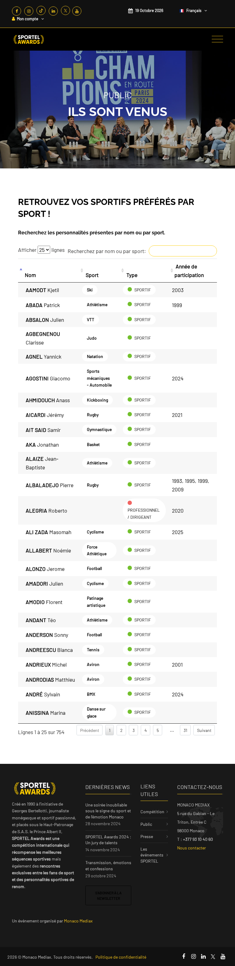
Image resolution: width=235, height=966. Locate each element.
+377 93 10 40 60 (198, 839)
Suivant (204, 730)
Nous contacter (191, 847)
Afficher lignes (41, 249)
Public (146, 824)
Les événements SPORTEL (151, 855)
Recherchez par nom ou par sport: (107, 251)
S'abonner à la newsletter (108, 895)
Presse (146, 836)
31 (185, 730)
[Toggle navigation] (217, 39)
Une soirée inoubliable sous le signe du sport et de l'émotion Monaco (108, 810)
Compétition (152, 811)
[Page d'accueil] (29, 39)
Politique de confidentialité (120, 957)
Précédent (89, 730)
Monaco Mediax (78, 920)
